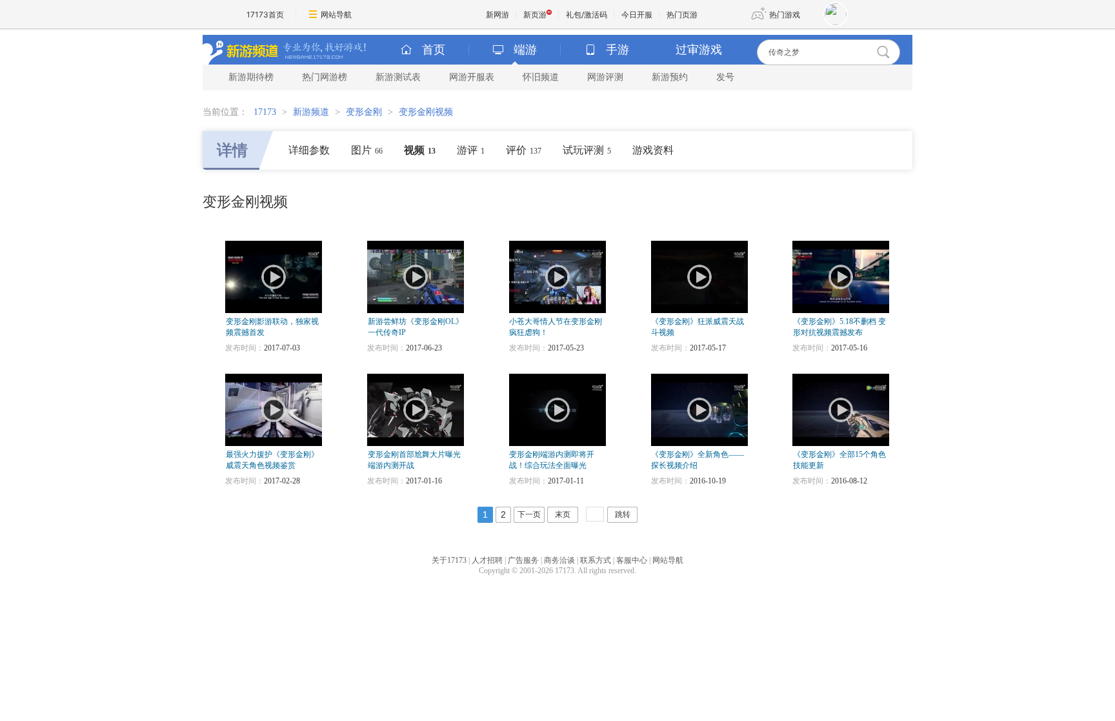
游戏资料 (653, 150)
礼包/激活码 (586, 14)
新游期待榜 (251, 77)
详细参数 (309, 150)
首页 (433, 49)
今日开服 (636, 14)
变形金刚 (364, 112)
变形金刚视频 (426, 112)
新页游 (535, 14)
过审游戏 (699, 49)
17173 (265, 112)
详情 (232, 150)
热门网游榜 (324, 77)
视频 (420, 150)
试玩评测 (587, 150)
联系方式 (595, 560)
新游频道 (311, 112)
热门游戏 (784, 14)
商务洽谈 (559, 560)
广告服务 (523, 560)
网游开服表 (471, 77)
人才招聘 (487, 560)
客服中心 (631, 560)
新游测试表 (398, 77)
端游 (525, 49)
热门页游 (682, 14)
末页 (562, 514)
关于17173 (449, 560)
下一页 (529, 514)
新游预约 (670, 77)
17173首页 (265, 14)
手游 (617, 49)
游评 (471, 150)
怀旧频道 (541, 77)
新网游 (497, 14)
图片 (367, 150)
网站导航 (336, 14)
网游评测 (605, 77)
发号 (725, 77)
